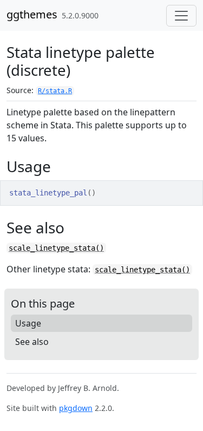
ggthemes (31, 14)
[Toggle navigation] (181, 16)
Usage (28, 323)
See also (32, 342)
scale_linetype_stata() (56, 248)
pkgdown (76, 408)
